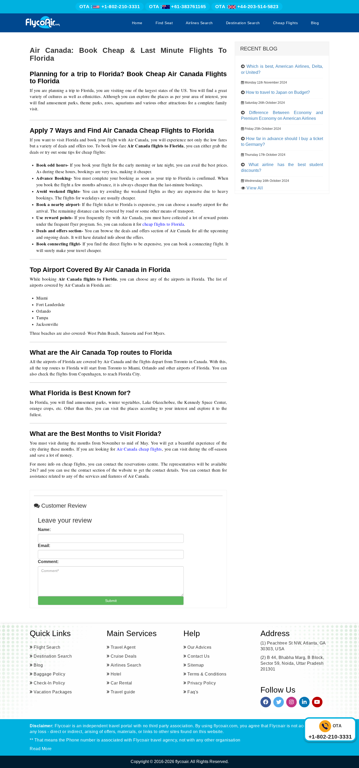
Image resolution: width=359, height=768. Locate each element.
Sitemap (195, 665)
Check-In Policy (49, 683)
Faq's (192, 692)
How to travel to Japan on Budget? (278, 92)
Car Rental (121, 683)
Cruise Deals (124, 656)
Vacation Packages (53, 692)
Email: (44, 545)
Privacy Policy (201, 683)
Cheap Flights (285, 23)
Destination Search (243, 23)
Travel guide (123, 692)
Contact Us (198, 656)
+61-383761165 (177, 6)
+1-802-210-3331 (109, 6)
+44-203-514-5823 (247, 6)
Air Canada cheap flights (139, 449)
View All (255, 188)
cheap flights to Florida (163, 224)
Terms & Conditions (206, 674)
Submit (111, 601)
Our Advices (199, 647)
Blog (315, 23)
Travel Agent (123, 647)
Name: (44, 529)
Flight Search (47, 647)
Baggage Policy (49, 674)
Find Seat (164, 23)
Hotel (116, 674)
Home (137, 23)
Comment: (48, 561)
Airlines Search (199, 23)
